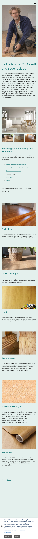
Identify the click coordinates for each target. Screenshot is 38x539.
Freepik (9, 480)
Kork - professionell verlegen (13, 171)
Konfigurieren (7, 532)
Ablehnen (16, 536)
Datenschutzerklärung (10, 530)
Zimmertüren (9, 177)
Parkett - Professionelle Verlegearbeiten (16, 164)
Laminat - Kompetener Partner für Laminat (17, 168)
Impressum (22, 530)
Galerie (8, 180)
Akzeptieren (8, 536)
